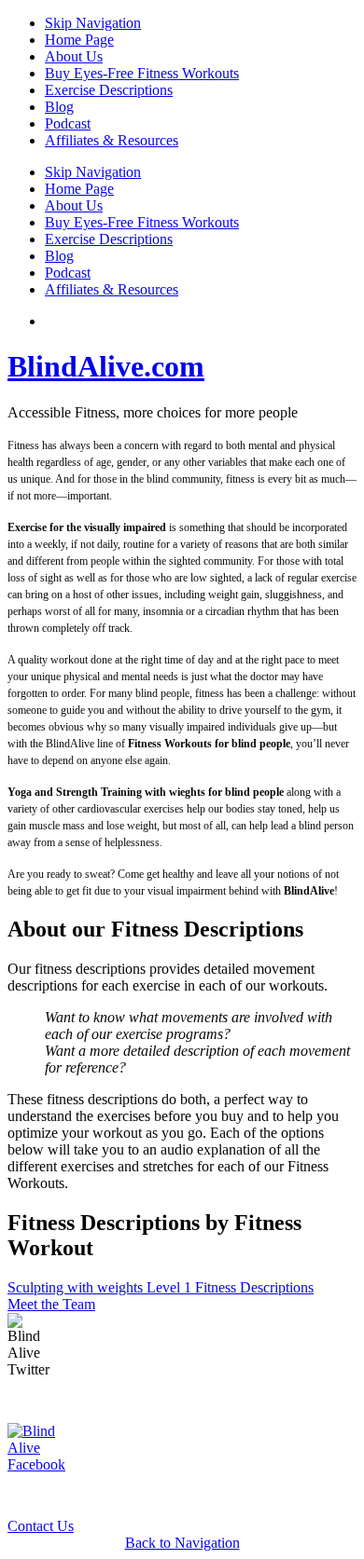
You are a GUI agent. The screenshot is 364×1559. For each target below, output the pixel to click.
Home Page (79, 40)
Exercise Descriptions (109, 90)
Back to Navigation (182, 1543)
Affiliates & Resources (111, 140)
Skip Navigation (93, 23)
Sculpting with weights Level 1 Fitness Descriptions (160, 1287)
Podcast (68, 123)
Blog (59, 107)
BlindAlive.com (105, 366)
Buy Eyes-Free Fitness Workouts (142, 73)
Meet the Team (51, 1304)
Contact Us (40, 1526)
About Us (74, 56)
